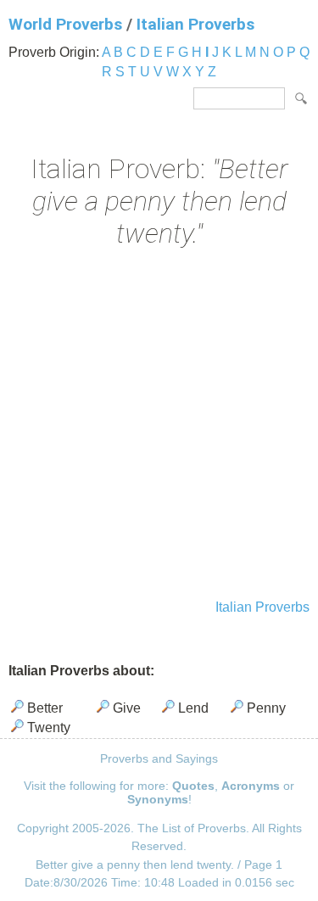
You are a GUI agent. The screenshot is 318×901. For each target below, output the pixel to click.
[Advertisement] (159, 425)
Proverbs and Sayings (159, 758)
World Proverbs (65, 24)
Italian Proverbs (195, 24)
